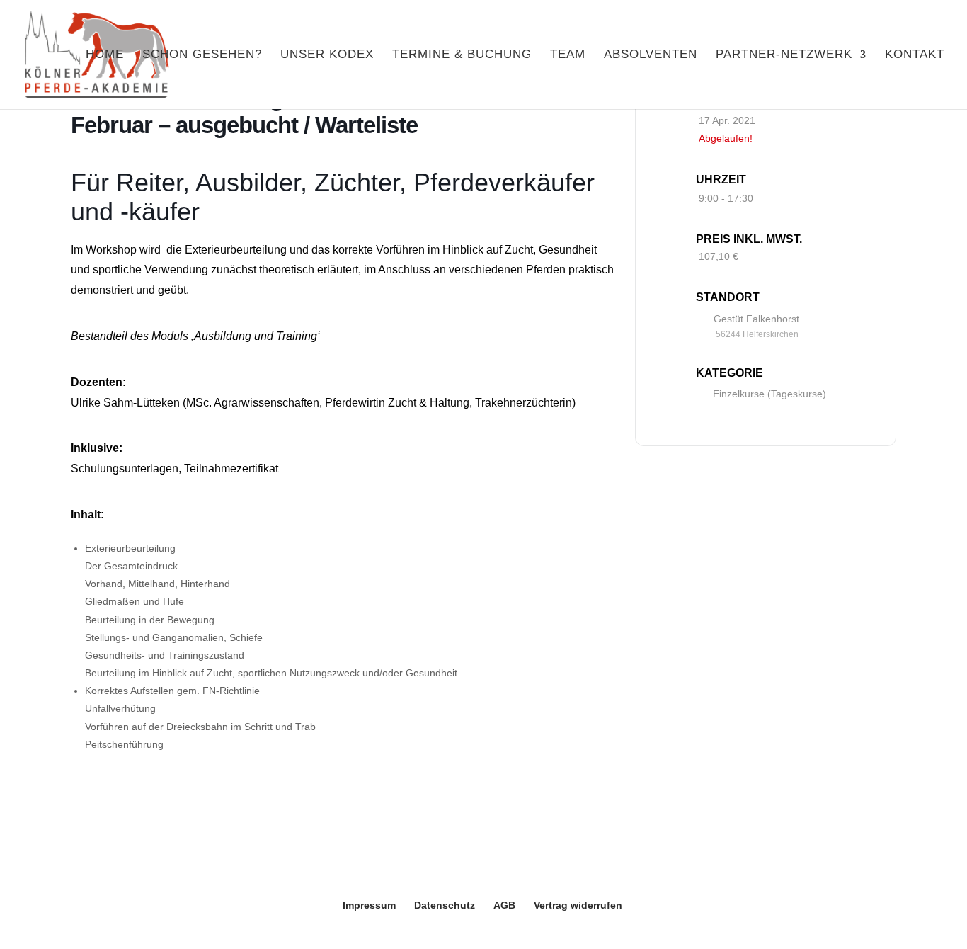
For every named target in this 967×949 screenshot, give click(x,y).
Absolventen (650, 55)
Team (567, 55)
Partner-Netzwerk (784, 55)
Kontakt (914, 55)
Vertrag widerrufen (578, 905)
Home (105, 55)
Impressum (369, 905)
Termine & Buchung (462, 55)
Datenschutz (444, 905)
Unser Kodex (327, 55)
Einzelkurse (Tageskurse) (769, 393)
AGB (504, 905)
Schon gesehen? (202, 55)
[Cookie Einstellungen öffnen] (31, 931)
